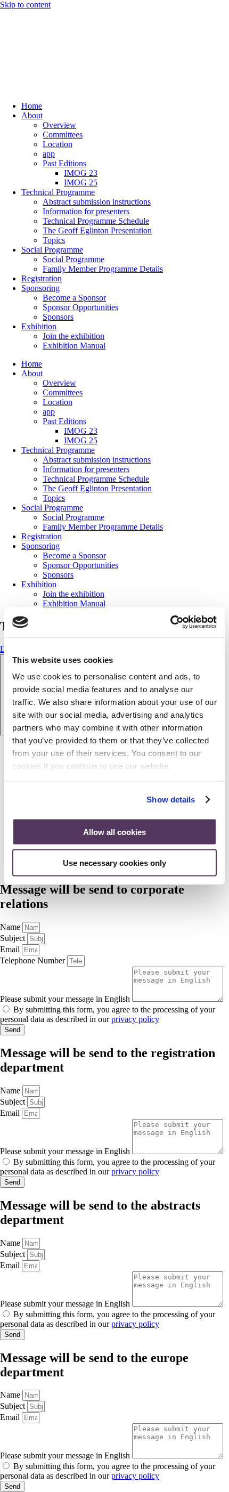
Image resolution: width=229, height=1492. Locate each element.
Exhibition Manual (74, 345)
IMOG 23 (80, 172)
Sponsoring (40, 288)
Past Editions (64, 163)
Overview (59, 124)
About (32, 115)
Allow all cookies (114, 831)
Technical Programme (58, 192)
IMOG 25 (80, 182)
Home (31, 105)
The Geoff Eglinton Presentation (97, 230)
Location (57, 144)
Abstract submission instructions (97, 201)
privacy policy (135, 1019)
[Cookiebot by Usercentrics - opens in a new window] (170, 622)
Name (11, 926)
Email (11, 949)
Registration (41, 278)
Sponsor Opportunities (80, 307)
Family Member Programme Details (103, 268)
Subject (13, 938)
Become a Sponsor (74, 297)
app (49, 153)
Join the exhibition (73, 335)
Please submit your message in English (66, 998)
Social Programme (52, 249)
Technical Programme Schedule (96, 220)
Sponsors (58, 316)
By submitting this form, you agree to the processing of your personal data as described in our (107, 1014)
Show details (170, 799)
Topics (54, 240)
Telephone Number (33, 960)
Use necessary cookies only (114, 862)
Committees (63, 134)
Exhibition (38, 326)
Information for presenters (86, 211)
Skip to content (25, 4)
